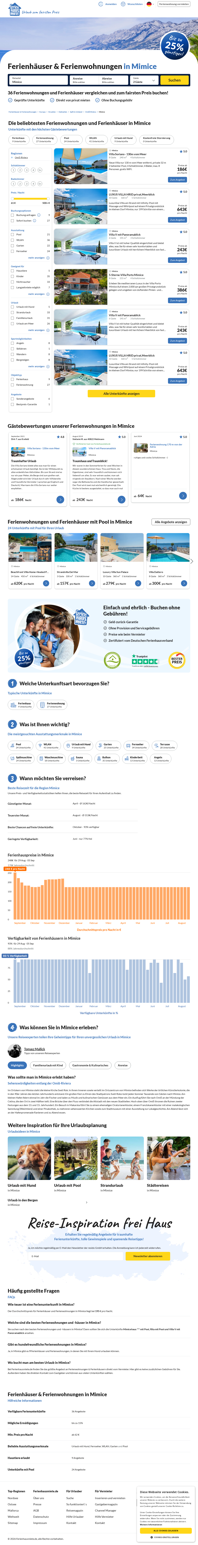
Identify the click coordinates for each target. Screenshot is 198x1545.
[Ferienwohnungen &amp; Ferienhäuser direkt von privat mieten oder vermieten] (33, 12)
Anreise (78, 78)
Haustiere (33, 270)
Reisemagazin (74, 1510)
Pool (33, 234)
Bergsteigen (33, 359)
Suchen (174, 80)
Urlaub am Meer (33, 323)
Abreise (107, 78)
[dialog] (166, 1514)
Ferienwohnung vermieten (174, 3)
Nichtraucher (33, 281)
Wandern (33, 354)
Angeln (33, 342)
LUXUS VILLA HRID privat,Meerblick (132, 194)
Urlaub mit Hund (33, 306)
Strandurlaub (33, 312)
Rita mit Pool (157, 1329)
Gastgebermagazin (106, 1504)
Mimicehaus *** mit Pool (136, 1329)
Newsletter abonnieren (147, 1256)
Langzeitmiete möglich (33, 287)
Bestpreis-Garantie (33, 404)
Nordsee (13, 1498)
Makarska (74, 1105)
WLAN (33, 239)
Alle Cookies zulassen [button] (166, 1530)
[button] (166, 1537)
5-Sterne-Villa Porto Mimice (126, 275)
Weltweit (13, 1516)
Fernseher (33, 251)
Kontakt (71, 1523)
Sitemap (13, 1523)
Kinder (33, 276)
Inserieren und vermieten (110, 1498)
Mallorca (13, 1510)
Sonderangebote (33, 398)
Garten (33, 245)
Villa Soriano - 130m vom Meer (127, 154)
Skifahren (33, 348)
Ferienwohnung (33, 384)
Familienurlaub (33, 317)
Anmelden (111, 3)
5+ (40, 169)
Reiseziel (16, 78)
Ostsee (12, 1504)
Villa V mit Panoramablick (125, 234)
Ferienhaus (33, 379)
